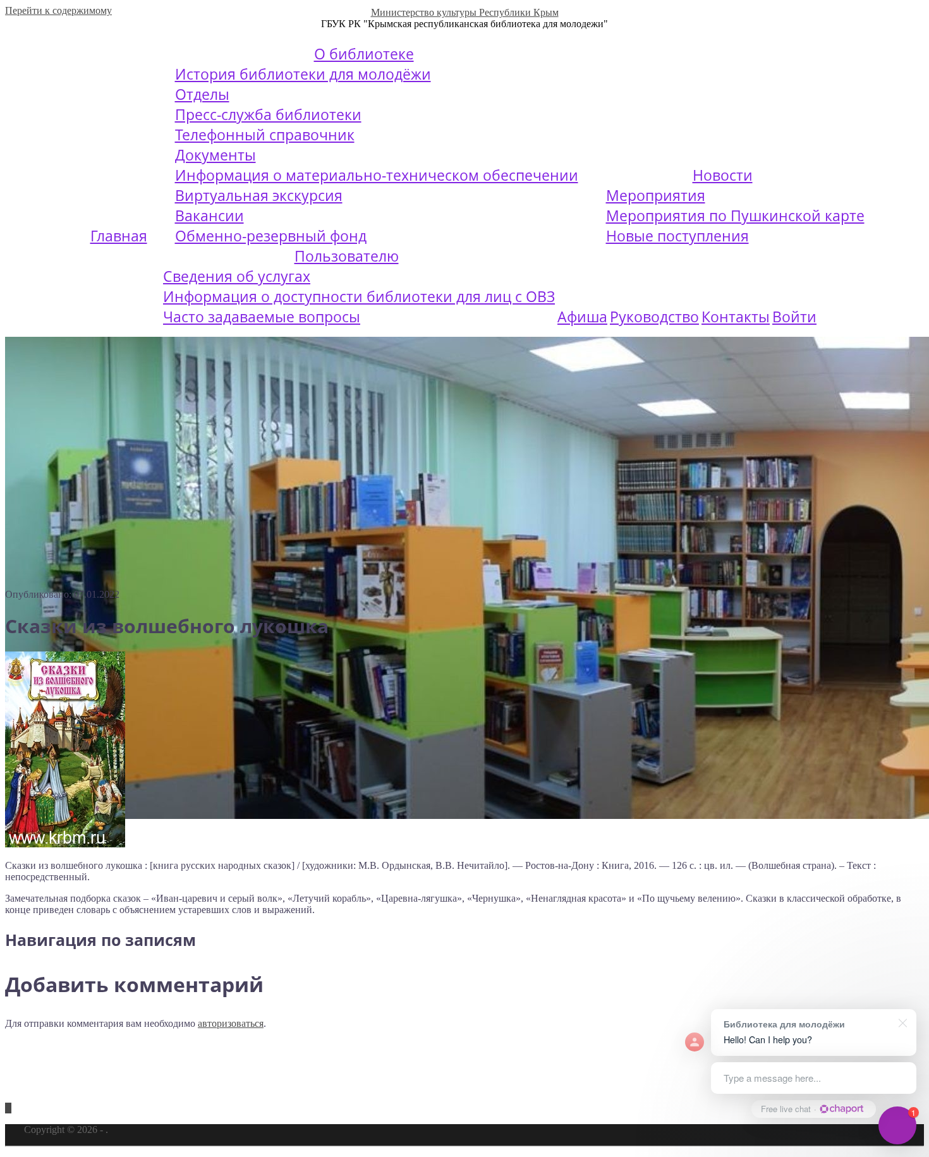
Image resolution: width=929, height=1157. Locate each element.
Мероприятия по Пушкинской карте (735, 215)
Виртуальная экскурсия (259, 195)
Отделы (202, 94)
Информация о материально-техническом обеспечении (376, 175)
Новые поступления (677, 236)
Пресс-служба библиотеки (268, 114)
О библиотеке (364, 54)
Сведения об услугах (236, 276)
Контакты (735, 316)
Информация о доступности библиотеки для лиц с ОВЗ (359, 296)
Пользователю (346, 256)
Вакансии (209, 215)
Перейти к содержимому (58, 10)
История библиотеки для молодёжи (303, 74)
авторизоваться (231, 1023)
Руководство (654, 316)
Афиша (582, 316)
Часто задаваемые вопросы (261, 316)
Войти (794, 316)
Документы (215, 155)
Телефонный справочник (265, 134)
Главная (118, 236)
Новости (723, 175)
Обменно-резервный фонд (271, 236)
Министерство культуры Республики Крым (465, 12)
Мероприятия (655, 195)
